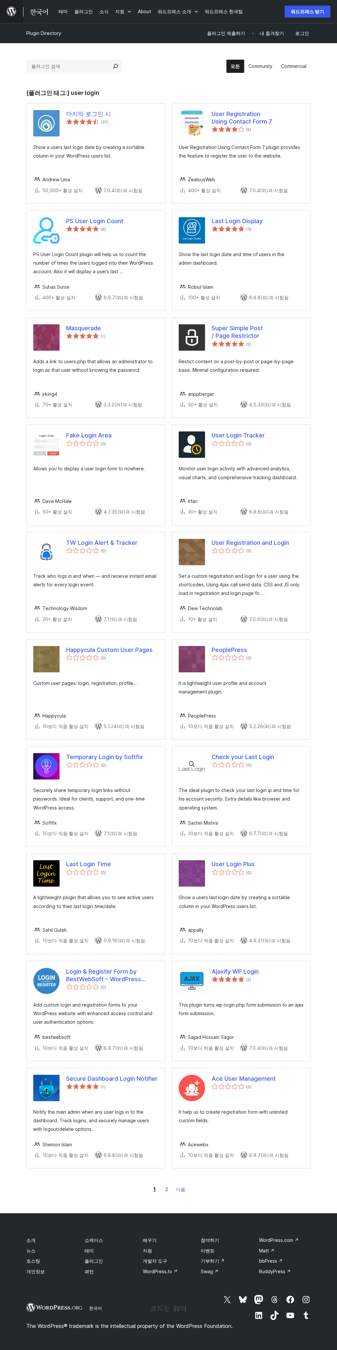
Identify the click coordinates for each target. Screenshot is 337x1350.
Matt (266, 1250)
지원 (147, 1250)
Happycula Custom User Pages (109, 649)
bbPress (271, 1261)
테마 (89, 1250)
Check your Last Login (243, 756)
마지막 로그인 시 (88, 113)
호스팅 (33, 1261)
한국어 (95, 1308)
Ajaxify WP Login (235, 971)
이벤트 (208, 1250)
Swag (210, 1271)
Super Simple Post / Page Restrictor (237, 332)
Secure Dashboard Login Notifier (112, 1078)
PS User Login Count (94, 221)
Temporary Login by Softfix (104, 756)
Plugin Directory (43, 33)
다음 (180, 1189)
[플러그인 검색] (115, 66)
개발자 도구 (155, 1261)
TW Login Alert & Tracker (102, 542)
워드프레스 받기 (307, 11)
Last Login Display (237, 221)
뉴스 (31, 1250)
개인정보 (35, 1271)
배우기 (150, 1240)
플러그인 (94, 1261)
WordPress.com (279, 1240)
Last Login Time (88, 864)
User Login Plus (233, 864)
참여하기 (210, 1240)
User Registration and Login (250, 542)
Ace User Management (244, 1078)
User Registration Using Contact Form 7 (242, 117)
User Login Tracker (238, 435)
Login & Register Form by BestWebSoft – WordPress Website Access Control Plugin (109, 975)
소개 (31, 1240)
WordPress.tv (160, 1271)
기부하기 (213, 1261)
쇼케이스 (94, 1240)
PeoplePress (229, 649)
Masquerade (83, 328)
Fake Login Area (89, 435)
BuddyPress (275, 1271)
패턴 (89, 1271)
